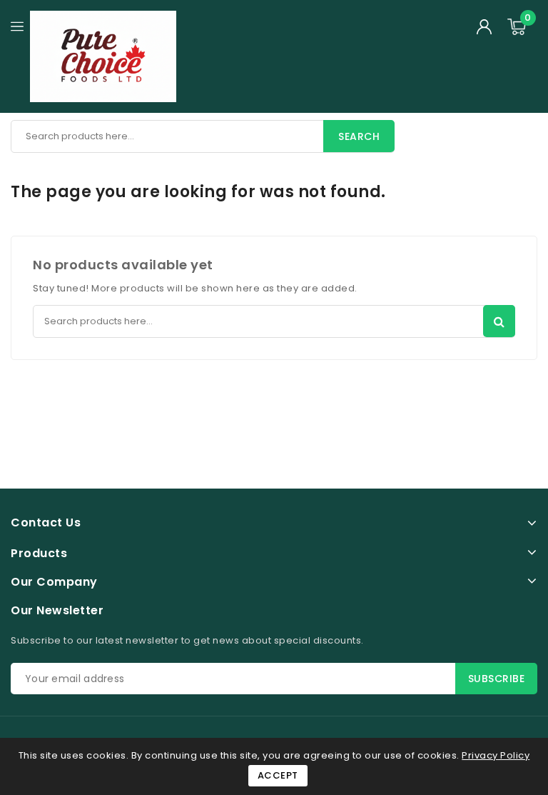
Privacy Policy (495, 755)
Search (359, 136)
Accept (278, 775)
